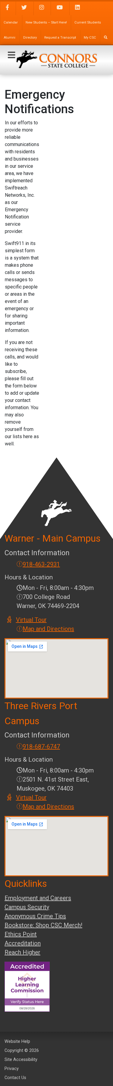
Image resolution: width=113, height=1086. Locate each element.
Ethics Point (21, 934)
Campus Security (27, 907)
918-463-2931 (41, 564)
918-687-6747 (41, 746)
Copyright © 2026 (22, 1050)
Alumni (9, 38)
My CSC (90, 38)
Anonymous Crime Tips (35, 916)
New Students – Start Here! (46, 22)
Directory (30, 38)
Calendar (11, 22)
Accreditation (23, 943)
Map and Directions (48, 628)
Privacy (12, 1068)
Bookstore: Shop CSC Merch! (43, 925)
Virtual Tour (32, 619)
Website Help (17, 1041)
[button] (11, 55)
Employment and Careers (38, 898)
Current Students (87, 22)
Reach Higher (22, 952)
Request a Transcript (60, 38)
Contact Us (15, 1077)
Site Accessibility (21, 1059)
